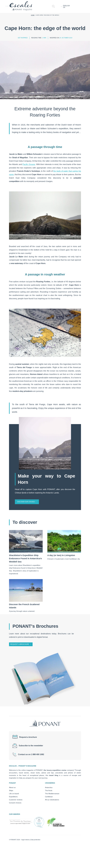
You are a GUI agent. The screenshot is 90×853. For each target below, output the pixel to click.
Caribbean (49, 797)
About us (12, 787)
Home (32, 15)
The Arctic (48, 790)
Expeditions (13, 797)
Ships (11, 790)
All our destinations (52, 800)
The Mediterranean (52, 794)
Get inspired (23, 38)
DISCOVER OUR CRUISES (26, 502)
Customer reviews (15, 800)
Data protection (35, 840)
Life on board (14, 794)
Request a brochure (19, 644)
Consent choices (15, 803)
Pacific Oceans (28, 164)
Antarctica (48, 787)
